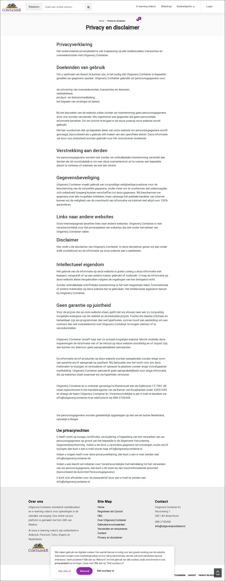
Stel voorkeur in (105, 571)
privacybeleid (62, 563)
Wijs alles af (64, 571)
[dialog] (112, 290)
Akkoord (84, 571)
